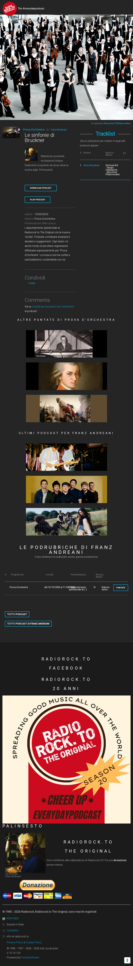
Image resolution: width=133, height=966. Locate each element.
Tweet (32, 283)
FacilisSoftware (30, 957)
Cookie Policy (34, 942)
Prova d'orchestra (33, 129)
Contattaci (13, 930)
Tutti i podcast (17, 614)
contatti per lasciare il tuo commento (52, 306)
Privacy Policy (15, 942)
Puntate (120, 588)
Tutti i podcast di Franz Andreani (28, 623)
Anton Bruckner (92, 165)
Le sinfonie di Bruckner (39, 137)
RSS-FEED (12, 918)
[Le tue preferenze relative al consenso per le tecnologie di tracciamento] (127, 960)
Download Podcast (40, 188)
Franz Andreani (59, 129)
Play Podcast (37, 200)
